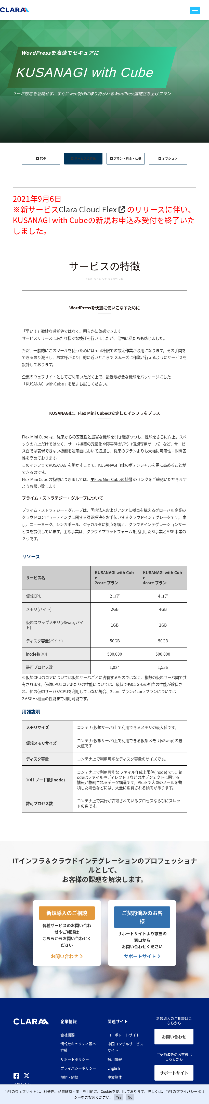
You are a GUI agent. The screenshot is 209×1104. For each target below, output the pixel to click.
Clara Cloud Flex (89, 209)
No (130, 1097)
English (114, 1068)
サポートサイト (140, 956)
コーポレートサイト (124, 1034)
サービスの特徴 (85, 158)
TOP (43, 158)
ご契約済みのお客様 (142, 917)
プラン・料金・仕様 (127, 158)
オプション (169, 158)
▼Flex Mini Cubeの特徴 (111, 479)
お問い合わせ (65, 956)
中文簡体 (115, 1077)
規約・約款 (69, 1077)
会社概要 (67, 1034)
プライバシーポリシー (78, 1068)
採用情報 (115, 1059)
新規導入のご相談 (66, 913)
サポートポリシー (74, 1059)
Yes (118, 1097)
